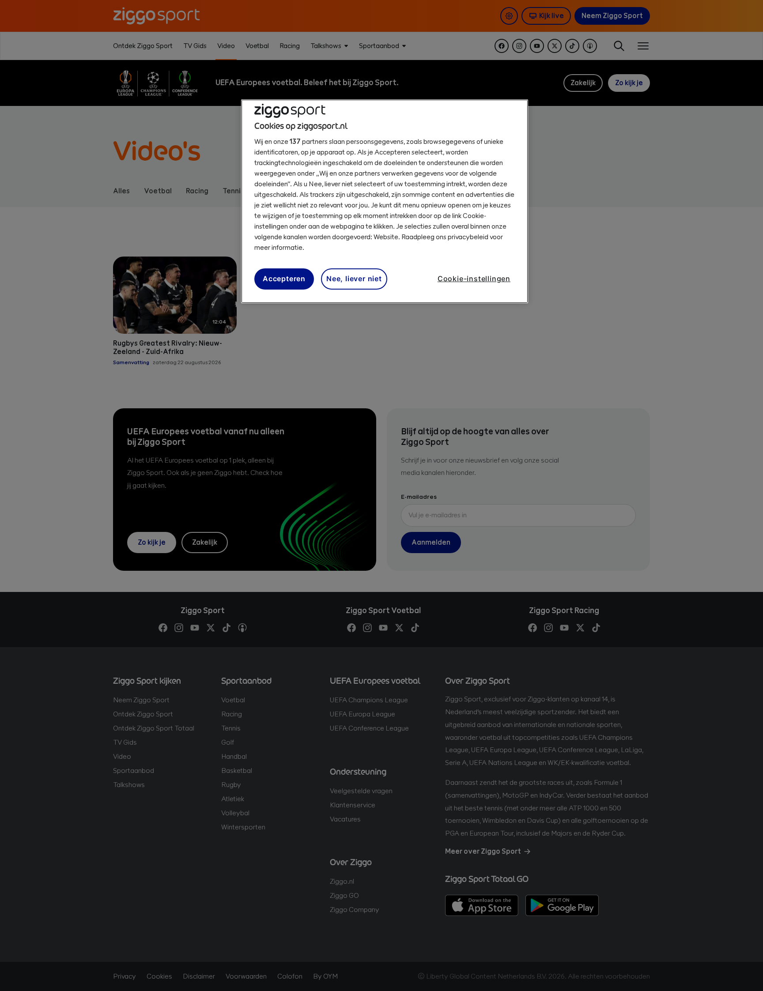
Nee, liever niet (354, 278)
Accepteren (284, 278)
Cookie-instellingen (474, 278)
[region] (384, 201)
